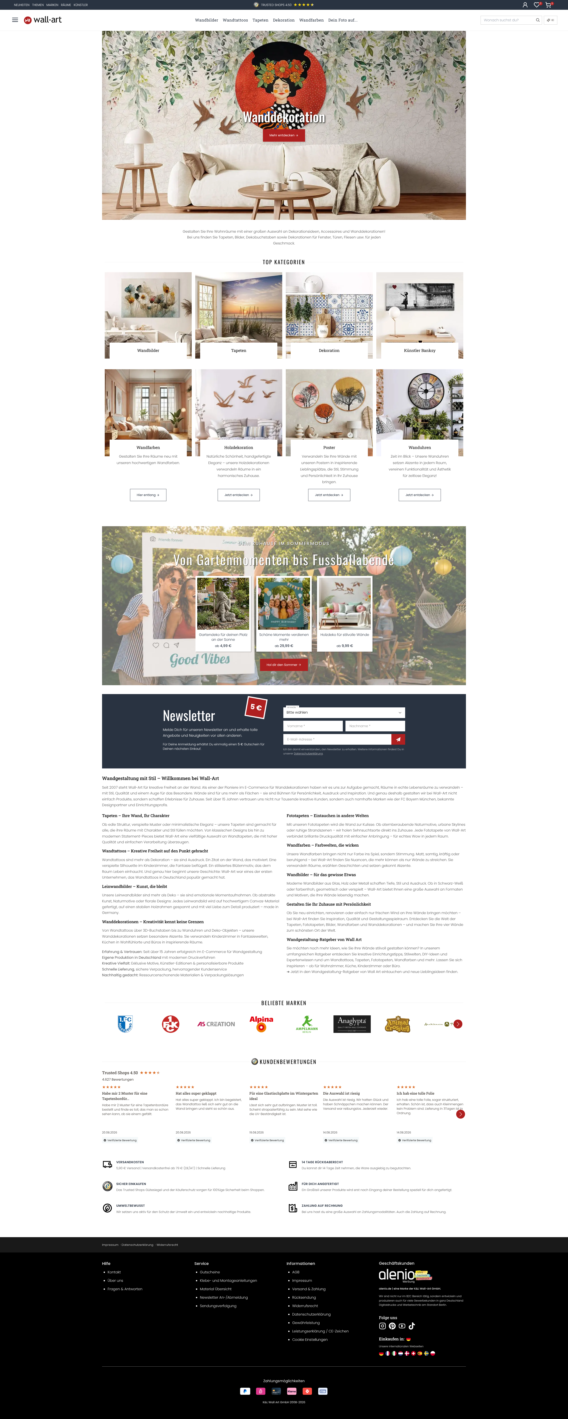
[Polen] (432, 1353)
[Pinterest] (392, 1326)
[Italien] (394, 1353)
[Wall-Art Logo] (43, 20)
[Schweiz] (413, 1353)
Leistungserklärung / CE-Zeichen (320, 1331)
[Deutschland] (381, 1353)
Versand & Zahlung (309, 1289)
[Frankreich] (387, 1353)
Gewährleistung (306, 1322)
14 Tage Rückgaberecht (322, 1162)
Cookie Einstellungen (310, 1339)
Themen (38, 5)
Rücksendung (304, 1297)
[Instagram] (382, 1326)
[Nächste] (458, 1024)
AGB (296, 1272)
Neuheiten (22, 5)
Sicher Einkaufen (131, 1184)
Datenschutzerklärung (308, 754)
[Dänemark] (407, 1353)
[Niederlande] (400, 1353)
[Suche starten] (537, 20)
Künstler (81, 5)
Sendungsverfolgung (218, 1305)
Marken (52, 5)
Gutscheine (210, 1272)
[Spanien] (420, 1353)
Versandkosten (130, 1162)
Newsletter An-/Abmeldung (224, 1297)
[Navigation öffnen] (15, 19)
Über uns (115, 1280)
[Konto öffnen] (525, 5)
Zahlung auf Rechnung (322, 1205)
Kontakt (114, 1272)
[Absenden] (398, 739)
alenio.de (385, 1289)
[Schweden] (426, 1353)
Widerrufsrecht (167, 1245)
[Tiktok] (411, 1326)
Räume (66, 5)
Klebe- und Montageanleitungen (228, 1280)
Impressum (110, 1245)
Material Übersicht (216, 1289)
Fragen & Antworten (125, 1289)
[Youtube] (402, 1326)
